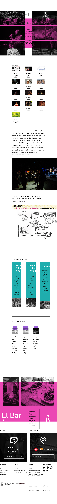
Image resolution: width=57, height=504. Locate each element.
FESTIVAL (32, 14)
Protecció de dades (34, 490)
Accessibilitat (46, 490)
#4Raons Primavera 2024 (28, 75)
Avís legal (45, 486)
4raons (24, 14)
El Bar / (11, 418)
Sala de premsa (33, 486)
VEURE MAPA (37, 456)
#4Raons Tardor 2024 (16, 75)
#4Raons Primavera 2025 (16, 121)
